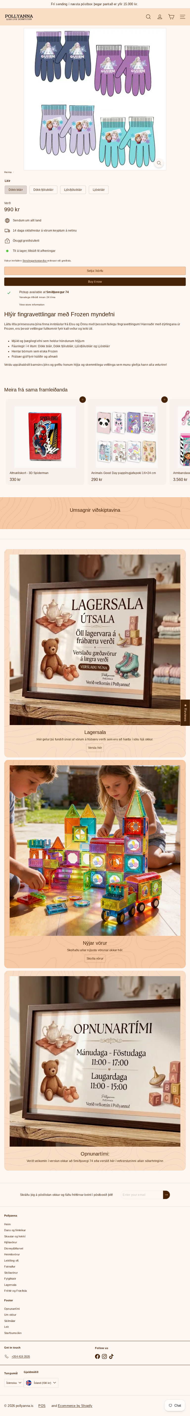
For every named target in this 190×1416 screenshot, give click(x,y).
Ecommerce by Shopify (75, 1406)
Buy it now (95, 281)
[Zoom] (159, 163)
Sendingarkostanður (35, 260)
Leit (6, 1326)
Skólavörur (11, 1272)
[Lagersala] (95, 640)
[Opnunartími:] (95, 1061)
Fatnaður (9, 1266)
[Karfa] (171, 17)
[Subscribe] (166, 1195)
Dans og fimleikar (15, 1230)
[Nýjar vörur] (95, 850)
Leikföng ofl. (11, 1260)
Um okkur (10, 1314)
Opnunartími (12, 1308)
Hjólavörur (10, 1242)
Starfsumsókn (13, 1332)
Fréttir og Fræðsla (15, 1290)
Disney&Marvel (13, 1248)
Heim (7, 1224)
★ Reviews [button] (186, 713)
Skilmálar (10, 1320)
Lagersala (10, 1284)
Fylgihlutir (10, 1278)
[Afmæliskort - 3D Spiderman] (45, 442)
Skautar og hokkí (14, 1236)
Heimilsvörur (12, 1254)
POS (42, 1406)
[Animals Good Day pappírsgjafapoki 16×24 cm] (126, 442)
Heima (8, 172)
